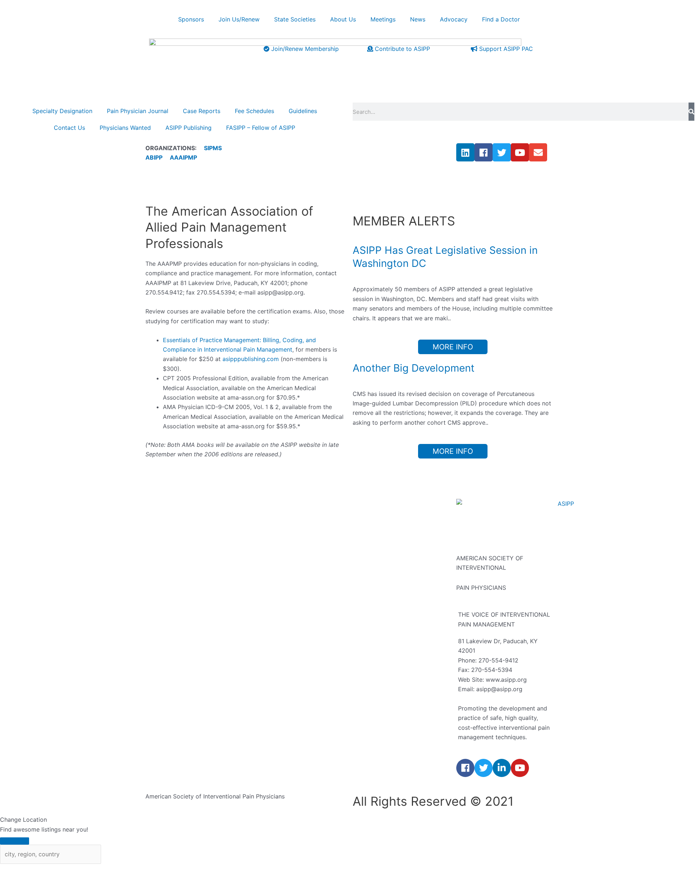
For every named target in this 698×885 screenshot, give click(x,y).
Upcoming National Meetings (393, 510)
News (360, 590)
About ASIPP (266, 510)
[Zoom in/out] (14, 870)
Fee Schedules (254, 111)
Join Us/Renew (239, 19)
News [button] (417, 19)
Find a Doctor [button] (501, 19)
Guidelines (303, 111)
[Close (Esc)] (107, 870)
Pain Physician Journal (137, 111)
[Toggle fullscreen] (45, 870)
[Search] (691, 112)
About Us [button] (343, 19)
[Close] (14, 841)
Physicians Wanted (125, 127)
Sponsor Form (268, 629)
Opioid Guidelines (169, 570)
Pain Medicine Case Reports (184, 550)
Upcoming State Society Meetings (400, 550)
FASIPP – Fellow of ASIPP (260, 127)
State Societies (295, 19)
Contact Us (69, 127)
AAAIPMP (183, 157)
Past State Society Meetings (391, 570)
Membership (266, 669)
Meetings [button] (383, 19)
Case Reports (201, 111)
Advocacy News (375, 609)
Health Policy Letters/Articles (393, 629)
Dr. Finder (366, 649)
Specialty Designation (62, 111)
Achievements (268, 530)
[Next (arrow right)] (45, 881)
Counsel (260, 570)
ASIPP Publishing (188, 127)
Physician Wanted (169, 590)
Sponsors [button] (191, 19)
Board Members (271, 550)
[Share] (76, 870)
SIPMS (209, 148)
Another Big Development (413, 368)
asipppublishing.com (250, 359)
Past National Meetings (384, 530)
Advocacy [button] (454, 19)
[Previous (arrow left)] (14, 881)
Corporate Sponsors (277, 609)
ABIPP (154, 157)
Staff (255, 590)
